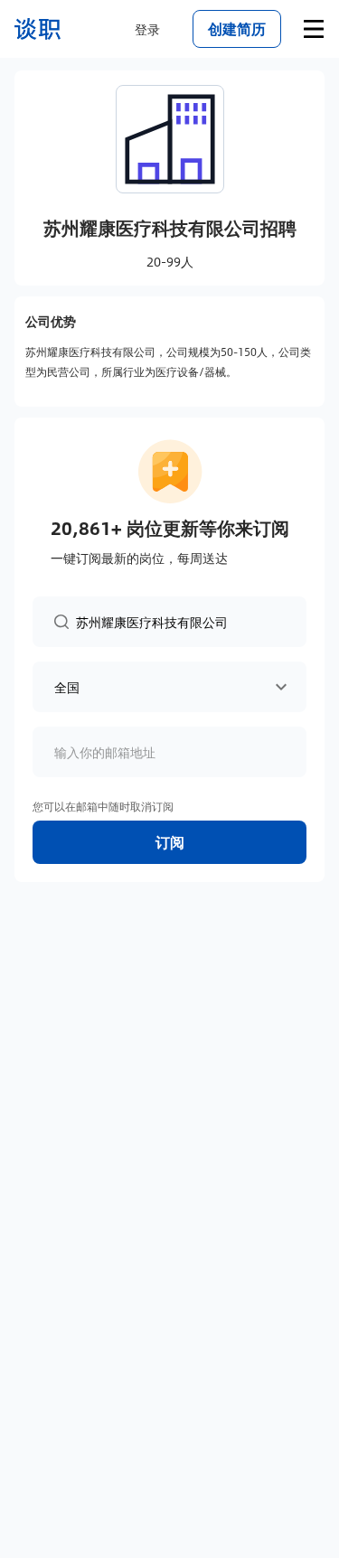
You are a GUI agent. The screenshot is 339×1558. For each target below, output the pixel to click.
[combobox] (180, 621)
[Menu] (314, 29)
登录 (147, 29)
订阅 (169, 842)
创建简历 (237, 28)
